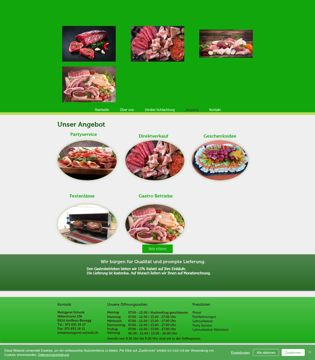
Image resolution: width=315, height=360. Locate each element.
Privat (196, 312)
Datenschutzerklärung (53, 354)
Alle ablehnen (266, 352)
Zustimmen (293, 352)
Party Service (202, 325)
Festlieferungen (204, 317)
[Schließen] (309, 352)
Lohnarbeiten (202, 321)
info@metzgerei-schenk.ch (77, 332)
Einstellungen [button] (240, 352)
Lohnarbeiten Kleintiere (210, 329)
